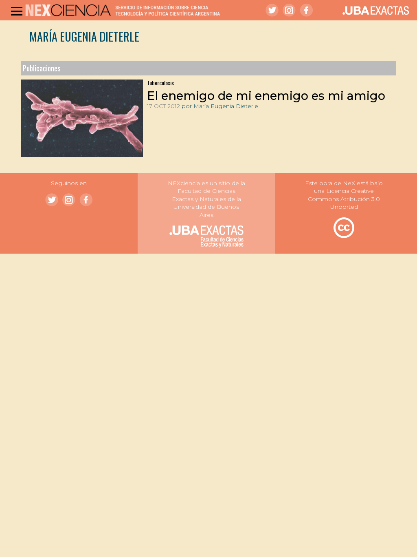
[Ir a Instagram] (289, 10)
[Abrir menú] (16, 11)
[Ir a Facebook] (306, 10)
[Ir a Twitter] (272, 10)
